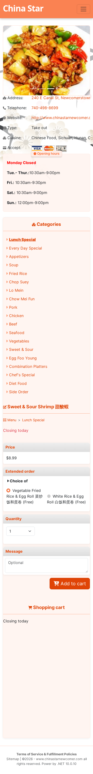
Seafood (16, 332)
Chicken (16, 315)
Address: (14, 98)
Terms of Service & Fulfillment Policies (46, 754)
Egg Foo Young (23, 358)
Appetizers (19, 256)
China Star (23, 8)
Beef (13, 324)
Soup (13, 264)
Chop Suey (19, 281)
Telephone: (16, 108)
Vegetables (19, 341)
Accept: (13, 147)
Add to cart (72, 583)
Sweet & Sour (21, 349)
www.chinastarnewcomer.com (59, 759)
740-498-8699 (44, 107)
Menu (11, 420)
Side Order (18, 391)
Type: (11, 127)
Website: (14, 117)
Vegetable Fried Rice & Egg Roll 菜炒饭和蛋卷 (24, 496)
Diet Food (18, 383)
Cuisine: (13, 138)
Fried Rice (18, 273)
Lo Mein (16, 290)
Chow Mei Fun (22, 298)
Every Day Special (25, 248)
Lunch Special (22, 239)
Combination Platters (28, 366)
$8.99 (11, 457)
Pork (13, 307)
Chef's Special (22, 374)
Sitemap (12, 759)
